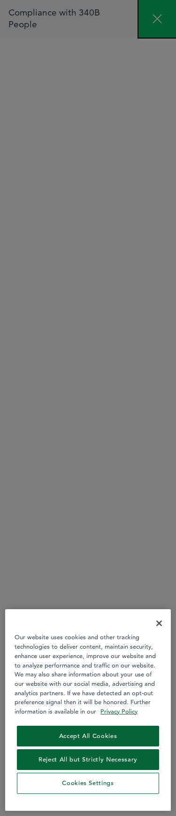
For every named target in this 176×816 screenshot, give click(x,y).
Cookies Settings (88, 783)
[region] (88, 709)
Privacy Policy (119, 711)
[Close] (159, 623)
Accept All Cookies (88, 736)
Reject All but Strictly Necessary (88, 759)
